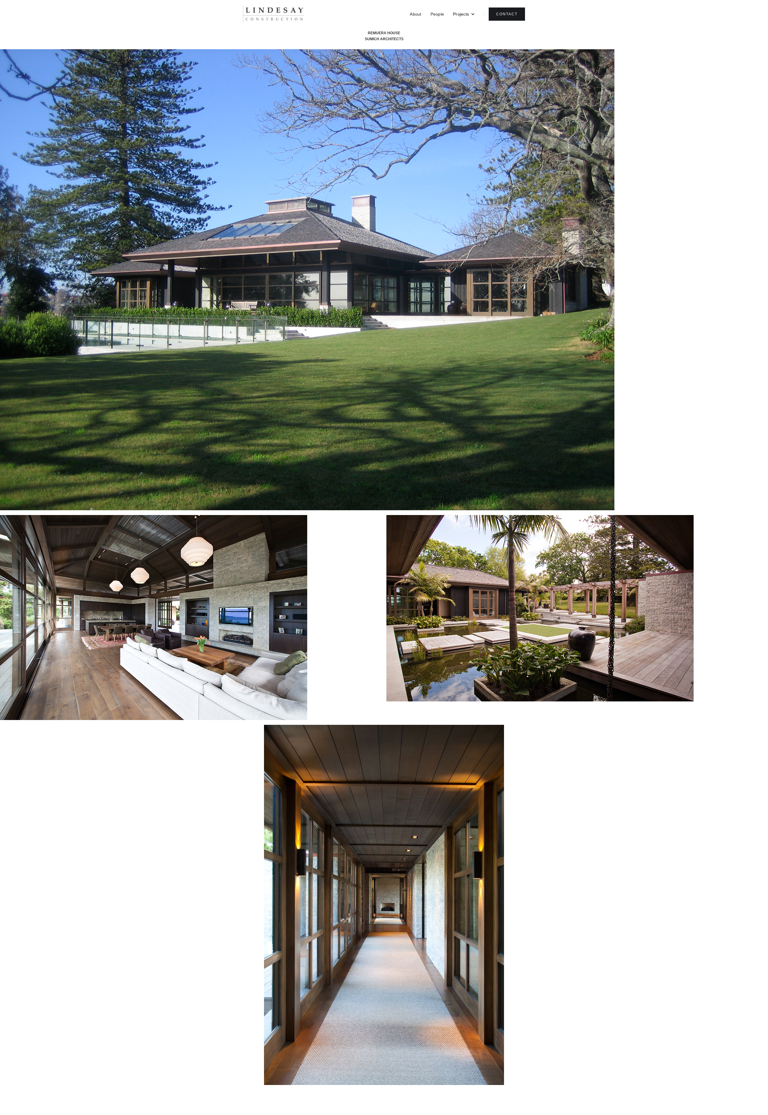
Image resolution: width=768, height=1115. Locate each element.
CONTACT (507, 14)
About (415, 14)
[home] (273, 14)
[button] (464, 14)
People (437, 14)
